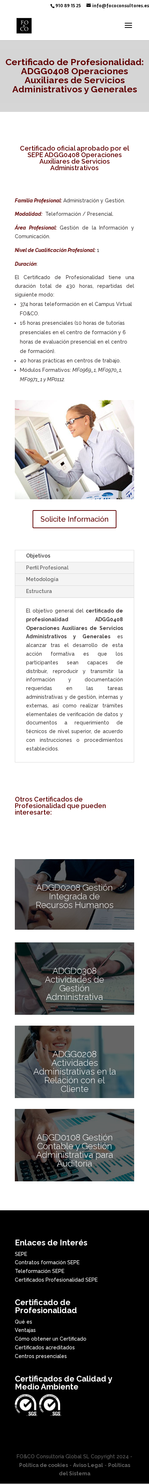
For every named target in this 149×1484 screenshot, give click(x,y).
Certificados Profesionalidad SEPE (56, 1280)
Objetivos (38, 556)
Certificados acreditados (45, 1347)
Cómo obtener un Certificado (50, 1339)
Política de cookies (43, 1465)
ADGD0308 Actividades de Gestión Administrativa (74, 984)
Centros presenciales (41, 1356)
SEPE (21, 1254)
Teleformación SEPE (39, 1271)
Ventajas (25, 1330)
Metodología (42, 579)
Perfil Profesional (47, 568)
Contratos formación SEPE (47, 1262)
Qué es (23, 1322)
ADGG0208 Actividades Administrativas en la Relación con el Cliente (74, 1071)
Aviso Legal (88, 1465)
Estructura (39, 591)
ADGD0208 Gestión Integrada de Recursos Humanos (75, 896)
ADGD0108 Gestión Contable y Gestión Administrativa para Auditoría (74, 1150)
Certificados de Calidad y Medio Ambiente (63, 1382)
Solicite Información (74, 519)
